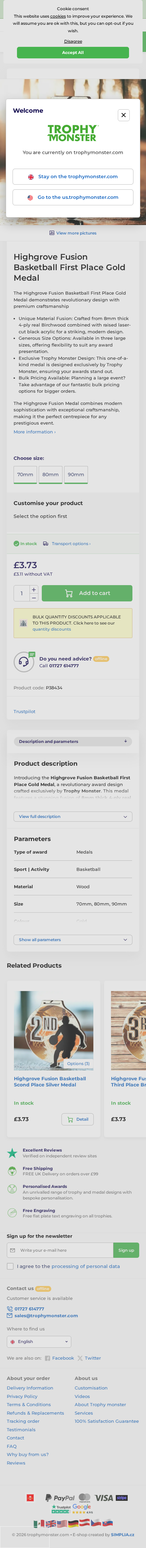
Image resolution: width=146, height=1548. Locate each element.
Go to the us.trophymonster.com (77, 197)
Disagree (73, 41)
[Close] (124, 115)
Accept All (73, 52)
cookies (58, 16)
